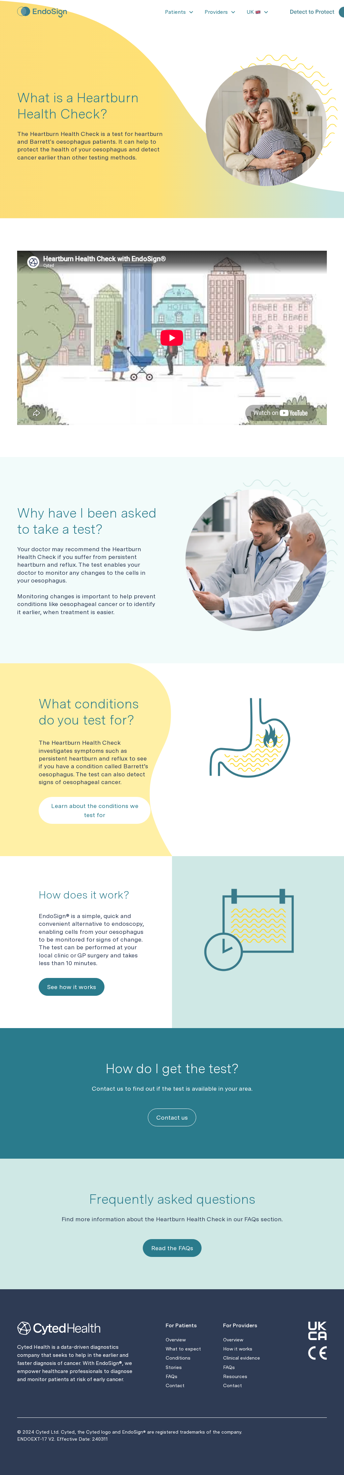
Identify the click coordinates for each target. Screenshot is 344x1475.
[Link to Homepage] (44, 12)
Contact (175, 1385)
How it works (237, 1348)
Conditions (178, 1358)
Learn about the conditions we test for (94, 810)
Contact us (172, 1117)
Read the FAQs (172, 1248)
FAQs (171, 1376)
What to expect (183, 1348)
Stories (174, 1367)
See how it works (71, 986)
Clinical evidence (241, 1358)
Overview (176, 1339)
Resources (235, 1376)
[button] (179, 12)
